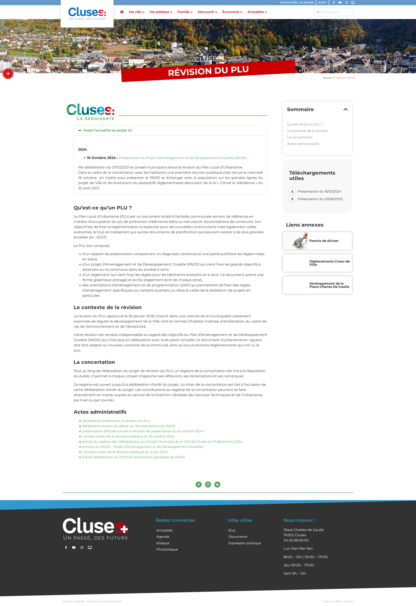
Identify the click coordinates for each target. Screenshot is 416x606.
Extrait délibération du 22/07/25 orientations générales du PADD (133, 457)
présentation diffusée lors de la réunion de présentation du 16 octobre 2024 (142, 431)
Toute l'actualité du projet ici (107, 130)
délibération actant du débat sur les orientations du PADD (129, 426)
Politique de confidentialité (104, 601)
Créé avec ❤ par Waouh (338, 601)
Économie (230, 12)
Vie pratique (159, 12)
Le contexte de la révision (307, 131)
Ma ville (135, 12)
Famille (183, 12)
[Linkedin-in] (217, 484)
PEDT (322, 2)
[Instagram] (346, 2)
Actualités (255, 12)
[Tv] (352, 2)
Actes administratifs (303, 144)
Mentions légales (73, 601)
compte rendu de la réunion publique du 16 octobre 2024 (128, 436)
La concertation (299, 137)
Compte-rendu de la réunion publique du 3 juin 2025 (124, 452)
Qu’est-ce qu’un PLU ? (305, 124)
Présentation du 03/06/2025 (320, 199)
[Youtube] (340, 2)
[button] (170, 130)
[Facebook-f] (333, 2)
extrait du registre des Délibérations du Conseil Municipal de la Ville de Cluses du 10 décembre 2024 (162, 441)
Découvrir (206, 12)
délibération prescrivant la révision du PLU (116, 421)
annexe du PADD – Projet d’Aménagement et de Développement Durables (142, 447)
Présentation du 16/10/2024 (319, 191)
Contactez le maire (297, 2)
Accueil (327, 77)
